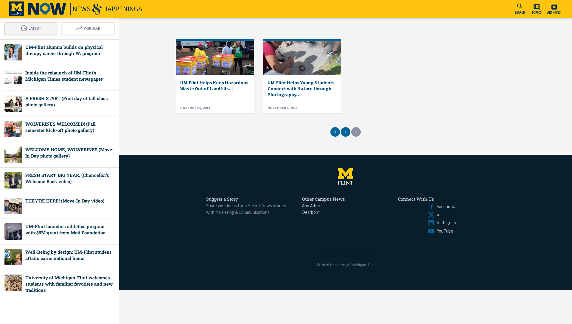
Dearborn (311, 212)
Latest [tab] (32, 27)
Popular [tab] (89, 27)
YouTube (444, 231)
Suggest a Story (222, 199)
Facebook (445, 206)
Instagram (445, 222)
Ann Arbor (311, 205)
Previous (335, 132)
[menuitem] (519, 9)
